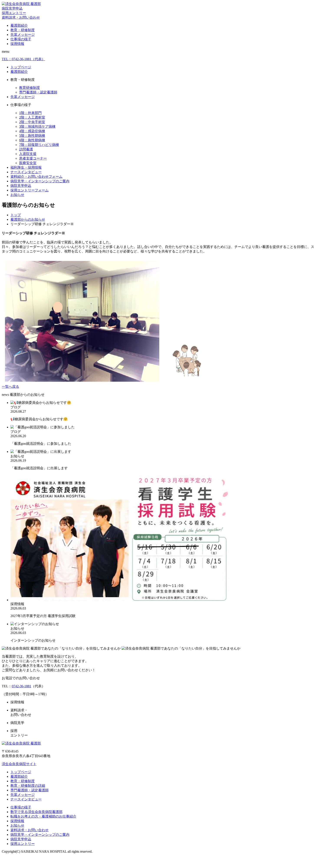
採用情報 (17, 44)
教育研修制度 (29, 88)
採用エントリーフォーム (29, 190)
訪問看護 (26, 149)
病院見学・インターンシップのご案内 (39, 181)
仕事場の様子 (20, 39)
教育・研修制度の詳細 (27, 785)
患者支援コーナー (33, 158)
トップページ (20, 67)
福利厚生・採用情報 (26, 167)
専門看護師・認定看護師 (38, 92)
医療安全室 (27, 163)
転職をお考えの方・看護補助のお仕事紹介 (43, 816)
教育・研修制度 (22, 30)
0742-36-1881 (21, 686)
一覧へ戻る (10, 386)
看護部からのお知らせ (27, 219)
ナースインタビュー (26, 172)
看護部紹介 (19, 25)
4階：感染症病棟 (32, 131)
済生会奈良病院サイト (19, 764)
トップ (15, 215)
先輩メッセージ (22, 34)
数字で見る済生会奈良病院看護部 (36, 812)
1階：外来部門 (30, 113)
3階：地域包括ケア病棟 (37, 126)
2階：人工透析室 (32, 117)
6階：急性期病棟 (32, 140)
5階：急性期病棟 (32, 135)
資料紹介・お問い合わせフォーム (36, 176)
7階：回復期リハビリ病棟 (39, 145)
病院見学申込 (12, 8)
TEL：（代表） (23, 59)
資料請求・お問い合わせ (21, 17)
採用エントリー (14, 13)
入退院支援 (27, 154)
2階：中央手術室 (32, 122)
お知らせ (17, 195)
